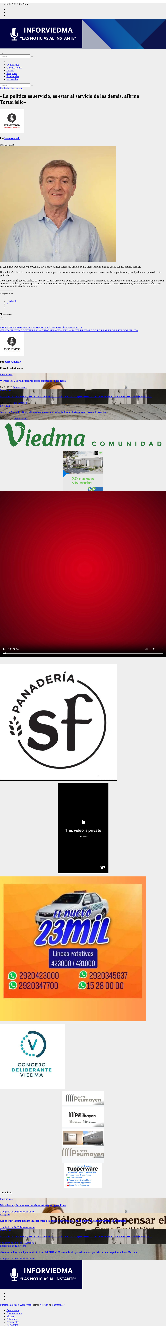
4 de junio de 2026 (10, 1227)
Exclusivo (5, 88)
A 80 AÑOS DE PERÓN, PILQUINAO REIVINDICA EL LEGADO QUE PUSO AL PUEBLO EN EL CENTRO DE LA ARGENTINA (76, 396)
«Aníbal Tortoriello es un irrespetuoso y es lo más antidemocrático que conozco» (41, 327)
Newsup (44, 1304)
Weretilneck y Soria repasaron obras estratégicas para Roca (33, 380)
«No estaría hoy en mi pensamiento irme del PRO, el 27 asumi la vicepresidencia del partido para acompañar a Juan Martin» (68, 1252)
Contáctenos (12, 64)
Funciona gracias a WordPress (15, 1304)
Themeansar (58, 1304)
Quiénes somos (14, 67)
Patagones (11, 73)
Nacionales (12, 79)
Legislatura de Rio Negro (13, 1245)
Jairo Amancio (12, 138)
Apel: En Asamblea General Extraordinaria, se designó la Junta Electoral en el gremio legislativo (53, 412)
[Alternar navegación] (1, 53)
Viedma (10, 70)
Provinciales (12, 76)
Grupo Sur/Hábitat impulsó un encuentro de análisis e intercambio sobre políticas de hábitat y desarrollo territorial (63, 1220)
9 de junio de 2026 (10, 1211)
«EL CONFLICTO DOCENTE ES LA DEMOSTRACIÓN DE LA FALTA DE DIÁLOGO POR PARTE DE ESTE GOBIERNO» (69, 330)
